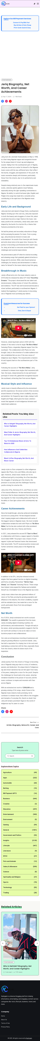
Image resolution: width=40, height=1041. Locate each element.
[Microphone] (32, 756)
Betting (6, 788)
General (6, 830)
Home (3, 1016)
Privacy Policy (5, 1027)
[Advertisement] (20, 54)
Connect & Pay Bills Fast (21, 22)
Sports (5, 882)
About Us (4, 1019)
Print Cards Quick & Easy (22, 28)
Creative (6, 804)
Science (6, 872)
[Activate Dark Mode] (34, 3)
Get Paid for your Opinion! (20, 307)
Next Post (33, 722)
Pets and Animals (9, 861)
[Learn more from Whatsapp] (6, 101)
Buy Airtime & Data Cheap (22, 25)
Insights (6, 840)
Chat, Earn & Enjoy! (18, 311)
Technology (7, 887)
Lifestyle (6, 846)
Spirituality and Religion (11, 877)
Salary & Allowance (10, 866)
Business (6, 799)
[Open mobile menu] (38, 3)
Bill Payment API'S (10, 793)
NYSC (5, 856)
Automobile (7, 783)
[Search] (8, 756)
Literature (7, 851)
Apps (5, 778)
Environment (7, 819)
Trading (6, 893)
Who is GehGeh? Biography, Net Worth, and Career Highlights (17, 967)
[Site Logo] (7, 989)
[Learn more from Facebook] (2, 101)
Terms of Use (5, 1023)
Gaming (6, 825)
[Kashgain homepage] (5, 3)
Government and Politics (12, 835)
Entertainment (6, 80)
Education (6, 809)
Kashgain (29, 1038)
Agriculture (7, 772)
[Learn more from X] (10, 101)
